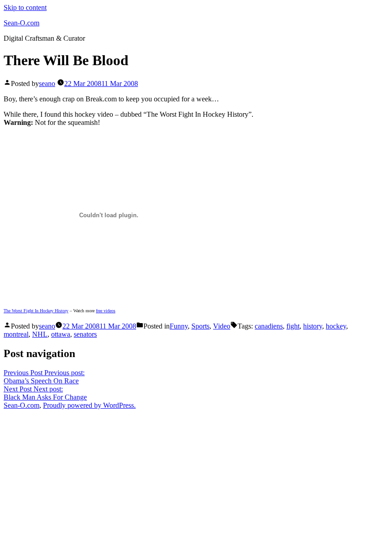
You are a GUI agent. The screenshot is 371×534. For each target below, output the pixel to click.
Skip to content (25, 7)
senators (85, 334)
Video (221, 326)
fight (293, 326)
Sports (200, 326)
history (312, 326)
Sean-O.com (21, 23)
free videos (105, 310)
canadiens (269, 326)
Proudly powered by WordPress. (89, 405)
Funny (179, 326)
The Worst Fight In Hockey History (36, 310)
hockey (336, 326)
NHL (40, 334)
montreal (16, 334)
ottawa (60, 334)
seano (47, 83)
